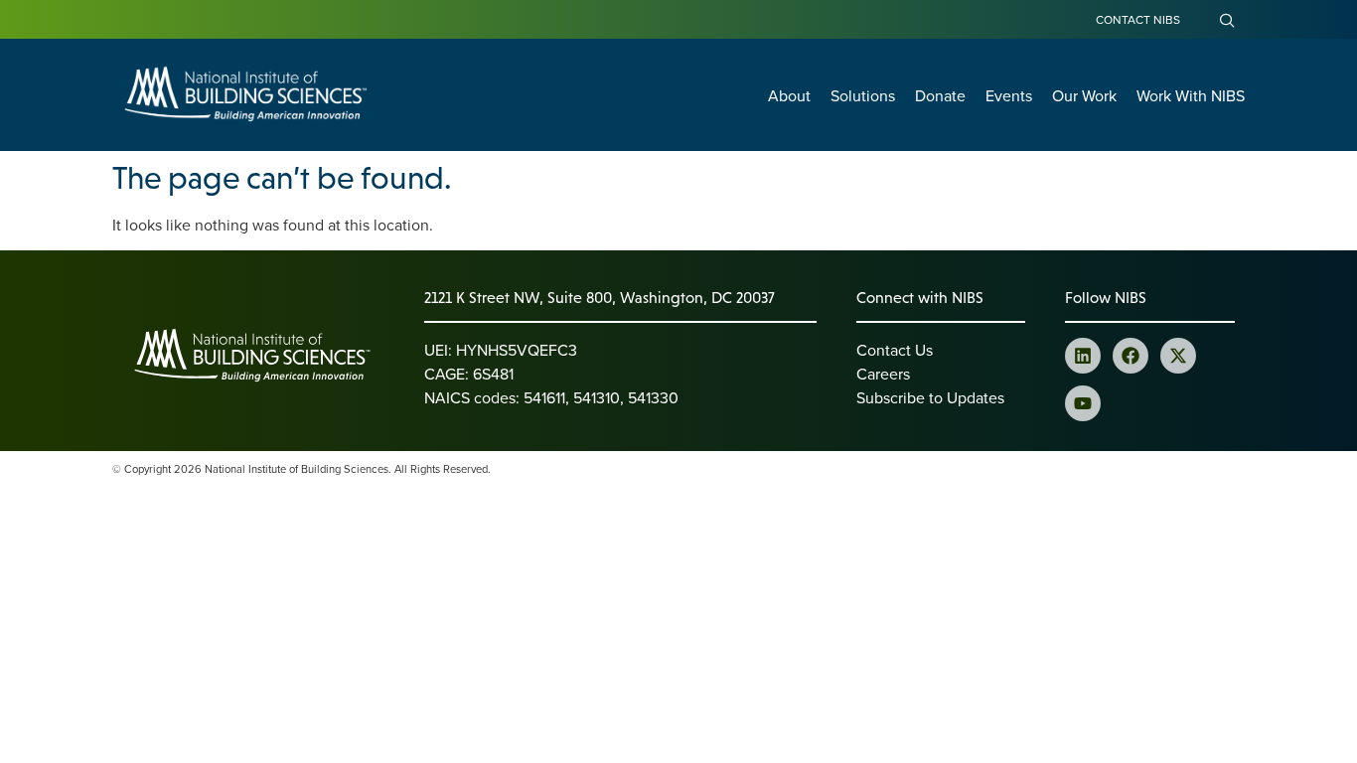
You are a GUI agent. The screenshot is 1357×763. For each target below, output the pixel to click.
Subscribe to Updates (930, 397)
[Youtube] (1083, 403)
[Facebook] (1130, 356)
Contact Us (894, 350)
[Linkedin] (1083, 356)
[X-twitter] (1178, 356)
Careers (883, 373)
